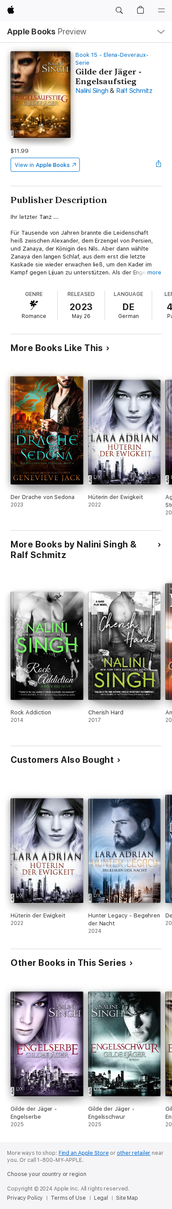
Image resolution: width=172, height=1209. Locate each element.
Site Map (127, 1198)
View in (42, 165)
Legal (101, 1198)
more (154, 272)
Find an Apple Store (84, 1153)
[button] (119, 10)
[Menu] (161, 10)
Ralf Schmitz (134, 91)
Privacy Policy (25, 1198)
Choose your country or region (46, 1174)
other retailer (133, 1153)
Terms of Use (68, 1198)
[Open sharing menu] (159, 165)
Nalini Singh (91, 91)
